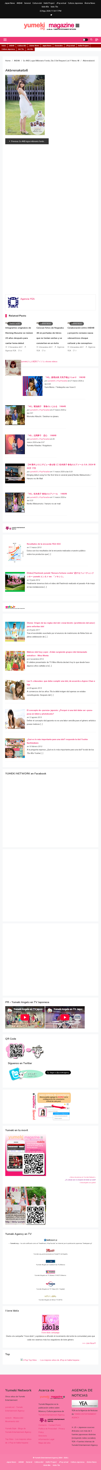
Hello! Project (49, 3)
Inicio (4, 46)
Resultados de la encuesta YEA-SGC (44, 544)
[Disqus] (50, 181)
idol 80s (30, 49)
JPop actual (61, 3)
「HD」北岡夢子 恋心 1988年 (42, 435)
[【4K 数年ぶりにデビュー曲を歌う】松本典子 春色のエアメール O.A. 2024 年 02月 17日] (15, 473)
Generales (59, 46)
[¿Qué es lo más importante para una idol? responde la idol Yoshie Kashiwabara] (15, 748)
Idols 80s (45, 7)
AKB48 (19, 3)
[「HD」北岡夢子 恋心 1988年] (15, 444)
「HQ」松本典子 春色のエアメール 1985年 (47, 494)
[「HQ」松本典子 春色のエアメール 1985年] (15, 502)
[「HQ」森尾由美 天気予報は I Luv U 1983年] (32, 386)
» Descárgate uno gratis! (87, 1182)
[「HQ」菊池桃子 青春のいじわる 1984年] (15, 415)
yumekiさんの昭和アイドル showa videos (39, 361)
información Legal (46, 1439)
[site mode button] (85, 39)
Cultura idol (37, 3)
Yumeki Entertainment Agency (51, 1415)
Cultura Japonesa (75, 3)
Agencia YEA (27, 298)
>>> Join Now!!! (89, 1343)
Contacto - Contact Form (50, 1425)
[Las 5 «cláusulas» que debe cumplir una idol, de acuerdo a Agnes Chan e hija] (15, 690)
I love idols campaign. (50, 1332)
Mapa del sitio (44, 1443)
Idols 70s (54, 7)
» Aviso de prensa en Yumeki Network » (82, 1177)
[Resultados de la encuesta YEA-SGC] (15, 552)
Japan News (10, 3)
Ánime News (90, 3)
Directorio (43, 1436)
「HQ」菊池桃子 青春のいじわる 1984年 (46, 406)
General (27, 3)
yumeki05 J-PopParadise (57, 381)
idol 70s (21, 49)
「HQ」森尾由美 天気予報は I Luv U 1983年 (64, 377)
